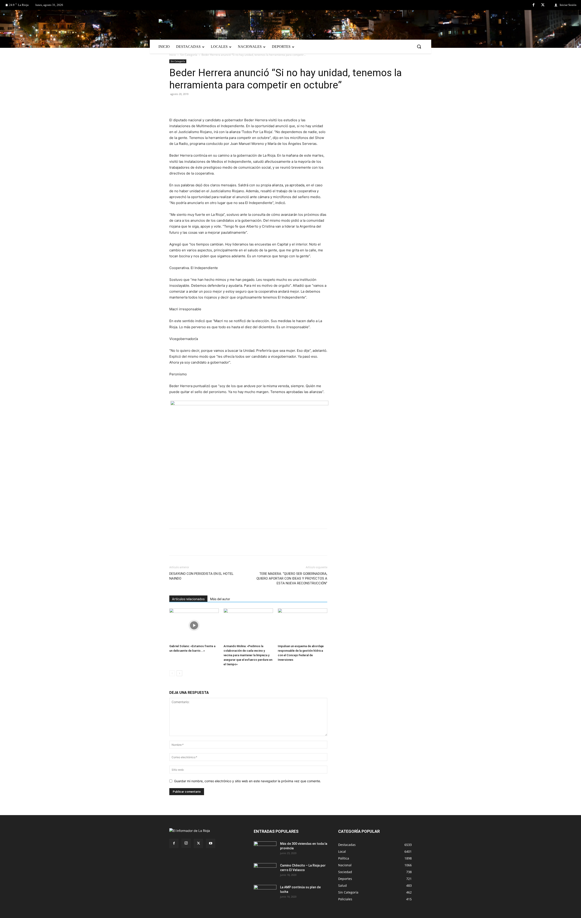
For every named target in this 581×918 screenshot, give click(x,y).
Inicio (172, 55)
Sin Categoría (188, 55)
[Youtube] (210, 843)
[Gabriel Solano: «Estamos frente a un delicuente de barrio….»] (194, 625)
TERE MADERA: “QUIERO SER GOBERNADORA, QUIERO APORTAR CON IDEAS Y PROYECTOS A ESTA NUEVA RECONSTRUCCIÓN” (291, 578)
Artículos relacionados (188, 599)
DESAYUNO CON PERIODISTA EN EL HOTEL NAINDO (201, 576)
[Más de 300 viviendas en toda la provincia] (265, 849)
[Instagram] (186, 843)
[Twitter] (543, 5)
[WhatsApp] (215, 104)
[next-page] (179, 673)
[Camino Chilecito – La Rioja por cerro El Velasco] (265, 871)
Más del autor (220, 599)
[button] (419, 46)
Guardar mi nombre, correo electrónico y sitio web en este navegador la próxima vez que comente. (247, 781)
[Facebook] (533, 5)
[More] (226, 104)
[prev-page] (172, 673)
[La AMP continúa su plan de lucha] (265, 893)
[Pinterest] (194, 104)
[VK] (205, 104)
